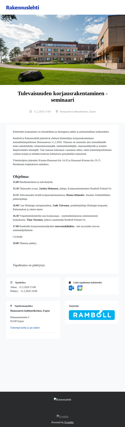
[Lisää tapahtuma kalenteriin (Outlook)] (72, 287)
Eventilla (69, 422)
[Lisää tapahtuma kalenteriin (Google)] (80, 287)
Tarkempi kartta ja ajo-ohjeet (25, 327)
